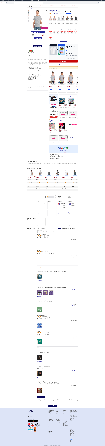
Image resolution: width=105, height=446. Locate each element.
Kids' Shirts (49, 421)
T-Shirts (49, 412)
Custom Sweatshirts (58, 423)
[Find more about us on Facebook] (28, 416)
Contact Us (71, 419)
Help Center (72, 418)
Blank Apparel (50, 411)
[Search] (98, 2)
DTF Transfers (58, 413)
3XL (68, 28)
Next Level (64, 422)
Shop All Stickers (72, 137)
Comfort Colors (65, 421)
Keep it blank (69, 231)
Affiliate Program (72, 431)
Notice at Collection (73, 441)
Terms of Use (59, 445)
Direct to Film (40, 231)
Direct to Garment (60, 231)
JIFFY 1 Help (72, 420)
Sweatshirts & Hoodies (51, 413)
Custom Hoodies (58, 422)
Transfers (27, 2)
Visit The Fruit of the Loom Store (53, 10)
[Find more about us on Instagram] (30, 416)
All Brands (64, 424)
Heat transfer (50, 231)
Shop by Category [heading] (51, 410)
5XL (75, 28)
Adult (63, 411)
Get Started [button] (53, 116)
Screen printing (45, 231)
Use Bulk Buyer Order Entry (38, 46)
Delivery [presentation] (73, 5)
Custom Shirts (32, 2)
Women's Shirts (50, 420)
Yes (72, 240)
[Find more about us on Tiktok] (31, 416)
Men (63, 413)
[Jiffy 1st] (40, 173)
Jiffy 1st (40, 175)
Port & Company (65, 423)
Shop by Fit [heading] (65, 410)
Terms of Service (72, 436)
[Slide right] (77, 18)
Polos (49, 414)
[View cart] (103, 3)
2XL (65, 28)
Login (102, 2)
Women (64, 412)
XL (61, 28)
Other (73, 231)
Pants (49, 424)
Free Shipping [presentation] (52, 5)
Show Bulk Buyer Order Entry (52, 405)
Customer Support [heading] (73, 410)
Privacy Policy (72, 435)
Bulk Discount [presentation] (41, 5)
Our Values (71, 430)
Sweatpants (50, 425)
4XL (72, 28)
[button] (37, 20)
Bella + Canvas (65, 420)
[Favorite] (47, 11)
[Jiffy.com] (3, 3)
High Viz (49, 432)
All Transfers (57, 412)
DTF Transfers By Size (72, 128)
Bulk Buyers (38, 38)
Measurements (30, 82)
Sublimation (71, 132)
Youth (64, 414)
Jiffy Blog (71, 432)
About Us (71, 428)
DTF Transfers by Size (59, 414)
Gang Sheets (72, 134)
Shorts (49, 426)
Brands (40, 2)
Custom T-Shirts (58, 421)
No (74, 240)
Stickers (36, 2)
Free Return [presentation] (63, 5)
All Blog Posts (72, 433)
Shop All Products (65, 425)
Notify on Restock (63, 41)
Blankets (49, 437)
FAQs (71, 421)
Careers (71, 429)
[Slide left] (48, 18)
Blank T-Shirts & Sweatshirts (20, 2)
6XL (50, 34)
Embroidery (54, 231)
